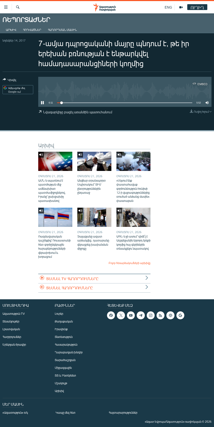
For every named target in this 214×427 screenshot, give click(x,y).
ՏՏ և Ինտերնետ (65, 375)
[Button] (9, 80)
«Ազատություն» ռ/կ (15, 412)
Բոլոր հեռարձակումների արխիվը (129, 263)
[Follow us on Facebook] (111, 315)
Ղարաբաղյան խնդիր (69, 352)
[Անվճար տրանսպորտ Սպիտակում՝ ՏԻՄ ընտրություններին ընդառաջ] (94, 161)
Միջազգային (63, 367)
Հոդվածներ (32, 30)
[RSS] (160, 315)
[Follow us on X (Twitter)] (121, 315)
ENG (168, 7)
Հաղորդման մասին (62, 30)
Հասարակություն (66, 344)
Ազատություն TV (14, 313)
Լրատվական (11, 329)
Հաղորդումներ (12, 337)
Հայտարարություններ (123, 412)
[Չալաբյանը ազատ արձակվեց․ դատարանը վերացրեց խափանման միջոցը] (94, 217)
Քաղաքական (64, 321)
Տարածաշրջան (65, 360)
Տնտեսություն (64, 337)
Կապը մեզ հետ (65, 412)
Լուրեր (59, 313)
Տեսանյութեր (11, 321)
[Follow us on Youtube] (131, 315)
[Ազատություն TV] (181, 7)
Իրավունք (61, 329)
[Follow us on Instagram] (151, 315)
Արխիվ (11, 30)
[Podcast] (170, 315)
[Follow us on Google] (180, 315)
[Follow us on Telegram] (141, 315)
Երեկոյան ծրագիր (14, 344)
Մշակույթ (61, 383)
